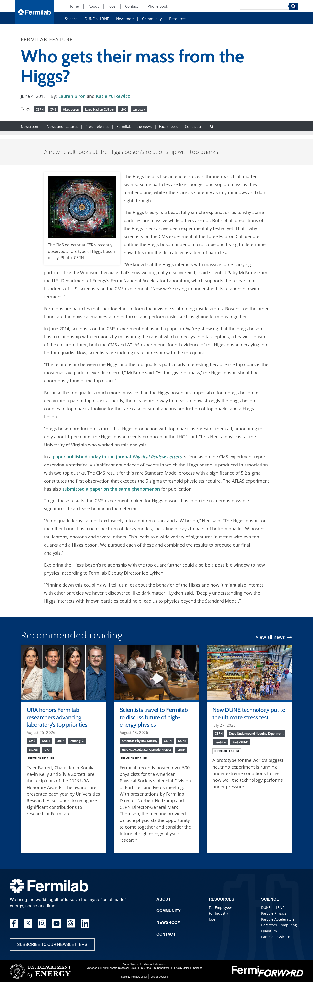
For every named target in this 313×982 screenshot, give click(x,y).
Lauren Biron (72, 96)
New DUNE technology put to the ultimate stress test (248, 713)
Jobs (111, 6)
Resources (177, 18)
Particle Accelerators (278, 919)
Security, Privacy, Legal (134, 976)
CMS (53, 109)
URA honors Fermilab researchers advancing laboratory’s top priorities (57, 717)
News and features (62, 126)
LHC (123, 109)
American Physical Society (139, 741)
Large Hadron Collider (99, 109)
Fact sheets (168, 126)
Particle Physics (273, 913)
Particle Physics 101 (277, 936)
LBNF (60, 741)
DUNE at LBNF (97, 18)
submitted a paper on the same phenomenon (111, 489)
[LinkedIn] (85, 923)
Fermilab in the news (134, 126)
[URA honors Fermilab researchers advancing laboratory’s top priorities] (63, 672)
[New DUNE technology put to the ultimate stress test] (249, 672)
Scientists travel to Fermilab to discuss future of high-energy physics (154, 717)
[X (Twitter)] (28, 923)
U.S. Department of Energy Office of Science (177, 968)
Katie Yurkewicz (113, 96)
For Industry (219, 913)
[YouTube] (56, 923)
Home (73, 6)
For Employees (221, 907)
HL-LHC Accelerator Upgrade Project (146, 749)
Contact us (193, 126)
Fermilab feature (41, 758)
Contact (131, 6)
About (94, 6)
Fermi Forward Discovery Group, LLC (122, 968)
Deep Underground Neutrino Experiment (256, 733)
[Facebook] (14, 923)
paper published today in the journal (117, 457)
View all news (270, 637)
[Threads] (71, 923)
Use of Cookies (159, 976)
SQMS (33, 749)
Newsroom (125, 18)
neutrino (220, 742)
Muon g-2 (77, 741)
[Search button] (211, 126)
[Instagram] (42, 923)
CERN (40, 109)
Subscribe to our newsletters (52, 944)
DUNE (46, 741)
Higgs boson (71, 109)
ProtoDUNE (240, 742)
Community (152, 18)
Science (71, 18)
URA (47, 749)
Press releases (97, 126)
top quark (139, 109)
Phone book (158, 6)
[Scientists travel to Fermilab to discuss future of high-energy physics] (156, 672)
